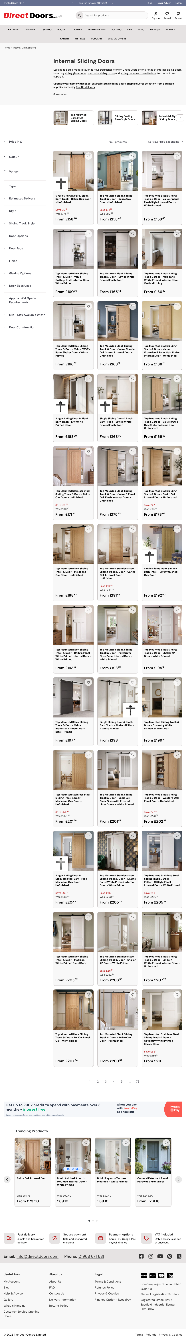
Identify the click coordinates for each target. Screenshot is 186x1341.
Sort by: (163, 142)
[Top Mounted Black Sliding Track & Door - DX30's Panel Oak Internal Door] (73, 1010)
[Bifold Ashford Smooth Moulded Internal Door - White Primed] (73, 1156)
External (14, 29)
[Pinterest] (169, 1256)
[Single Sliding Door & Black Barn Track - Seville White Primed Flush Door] (118, 394)
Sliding (47, 29)
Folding (117, 29)
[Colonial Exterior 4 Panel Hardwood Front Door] (153, 1156)
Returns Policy (58, 1306)
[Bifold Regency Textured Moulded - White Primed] (113, 1156)
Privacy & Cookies (107, 1293)
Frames (170, 29)
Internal (31, 29)
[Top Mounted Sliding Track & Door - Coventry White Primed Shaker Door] (162, 697)
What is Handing (14, 1306)
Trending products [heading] (31, 1131)
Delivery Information (62, 1300)
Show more (59, 94)
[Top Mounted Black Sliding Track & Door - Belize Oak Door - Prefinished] (118, 1010)
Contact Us (56, 1293)
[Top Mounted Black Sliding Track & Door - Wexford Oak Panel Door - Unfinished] (162, 770)
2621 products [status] (117, 142)
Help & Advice (163, 3)
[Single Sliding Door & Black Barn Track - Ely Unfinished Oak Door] (162, 544)
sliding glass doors (75, 73)
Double (77, 29)
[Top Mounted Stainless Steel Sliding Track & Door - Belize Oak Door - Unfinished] (73, 466)
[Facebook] (141, 1256)
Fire (129, 29)
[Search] (79, 15)
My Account (12, 1281)
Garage (155, 29)
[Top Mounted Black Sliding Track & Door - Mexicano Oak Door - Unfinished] (73, 544)
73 (137, 1081)
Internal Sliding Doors (24, 47)
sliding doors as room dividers (138, 73)
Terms (139, 1334)
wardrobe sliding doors (101, 73)
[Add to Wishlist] (88, 156)
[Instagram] (150, 1256)
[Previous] (7, 1179)
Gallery (178, 3)
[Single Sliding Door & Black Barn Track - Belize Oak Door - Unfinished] (73, 171)
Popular (96, 38)
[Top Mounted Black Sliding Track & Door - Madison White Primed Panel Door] (73, 932)
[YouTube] (160, 1256)
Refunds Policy (104, 1287)
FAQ (52, 1287)
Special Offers (117, 38)
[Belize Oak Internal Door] (33, 1156)
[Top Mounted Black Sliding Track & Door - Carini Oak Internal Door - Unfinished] (162, 466)
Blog (149, 3)
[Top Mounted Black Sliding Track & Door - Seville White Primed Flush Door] (118, 249)
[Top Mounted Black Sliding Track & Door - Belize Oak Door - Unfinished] (118, 171)
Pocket (62, 29)
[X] (179, 1256)
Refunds (151, 1334)
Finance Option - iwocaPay (113, 1300)
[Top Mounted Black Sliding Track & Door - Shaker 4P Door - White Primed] (162, 625)
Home (7, 47)
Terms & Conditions (108, 1281)
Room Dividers (97, 29)
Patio (141, 29)
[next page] (145, 1081)
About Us (55, 1281)
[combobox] (115, 15)
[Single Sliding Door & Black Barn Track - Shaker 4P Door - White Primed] (118, 697)
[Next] (178, 1179)
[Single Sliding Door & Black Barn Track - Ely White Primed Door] (73, 394)
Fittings (80, 38)
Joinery (64, 38)
